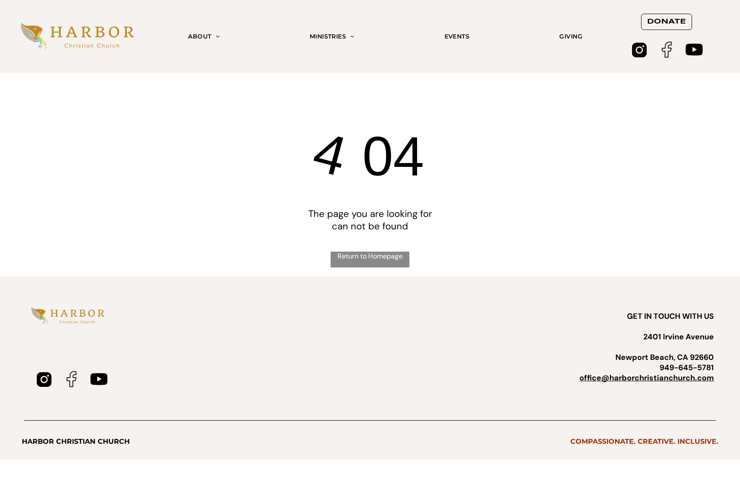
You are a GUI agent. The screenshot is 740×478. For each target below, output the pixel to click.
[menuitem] (204, 36)
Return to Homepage (370, 256)
